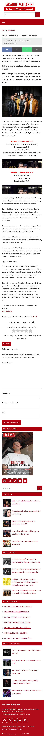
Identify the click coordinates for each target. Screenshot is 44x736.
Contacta (6, 714)
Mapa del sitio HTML (15, 729)
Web (3, 412)
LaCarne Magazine (24, 40)
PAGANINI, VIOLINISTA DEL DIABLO (17, 622)
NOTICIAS (11, 30)
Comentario (7, 363)
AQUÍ (35, 316)
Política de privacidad (9, 726)
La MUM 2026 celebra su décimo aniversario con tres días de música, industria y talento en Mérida (25, 582)
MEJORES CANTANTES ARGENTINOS (18, 606)
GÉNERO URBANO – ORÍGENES (15, 633)
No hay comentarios (10, 43)
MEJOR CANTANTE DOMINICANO (16, 612)
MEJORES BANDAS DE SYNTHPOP (17, 617)
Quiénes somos (25, 714)
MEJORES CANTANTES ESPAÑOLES (17, 628)
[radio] (14, 331)
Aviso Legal (21, 726)
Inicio (4, 30)
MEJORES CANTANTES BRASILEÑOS (17, 638)
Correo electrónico (10, 403)
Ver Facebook (7, 311)
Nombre (6, 393)
